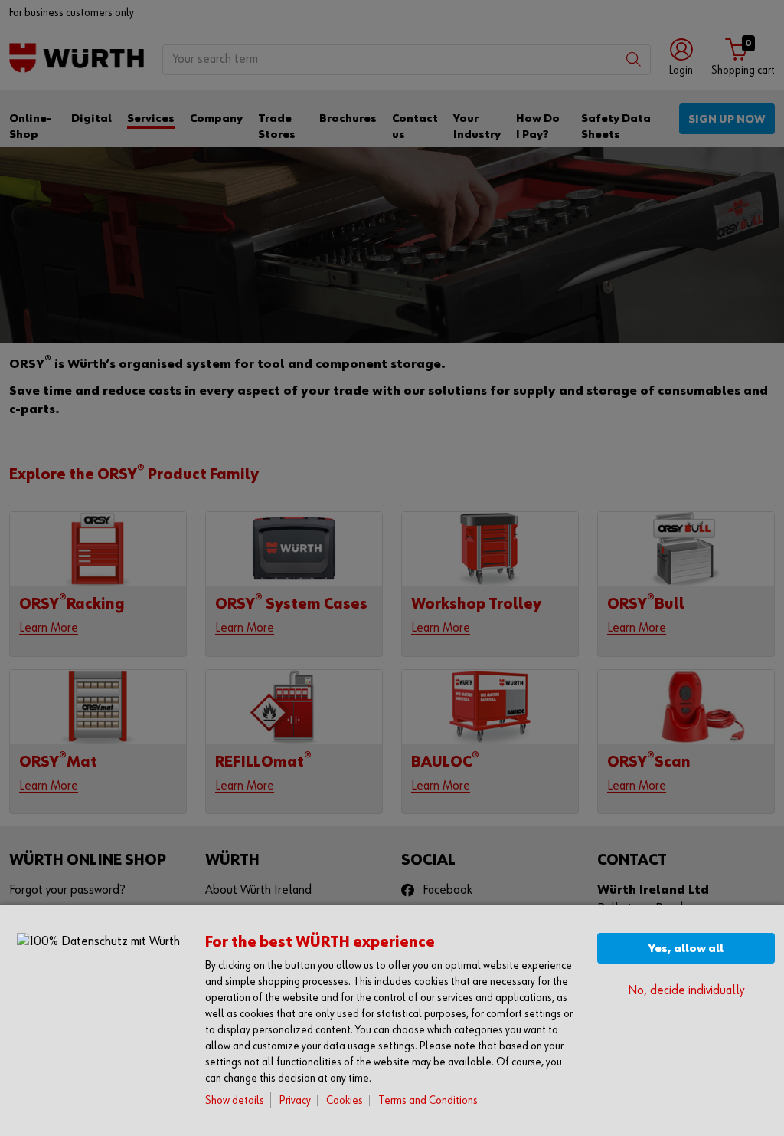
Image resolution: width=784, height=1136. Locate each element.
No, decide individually (686, 990)
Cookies (344, 1100)
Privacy (295, 1100)
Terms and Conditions (428, 1100)
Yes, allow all (686, 948)
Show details (234, 1100)
